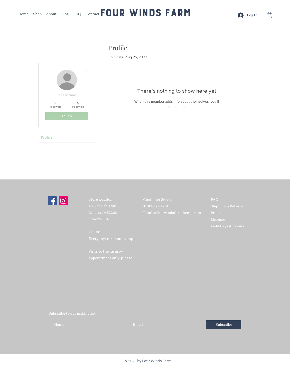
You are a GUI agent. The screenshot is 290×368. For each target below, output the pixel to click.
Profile (46, 137)
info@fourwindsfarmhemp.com (174, 213)
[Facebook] (52, 200)
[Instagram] (63, 200)
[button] (269, 15)
